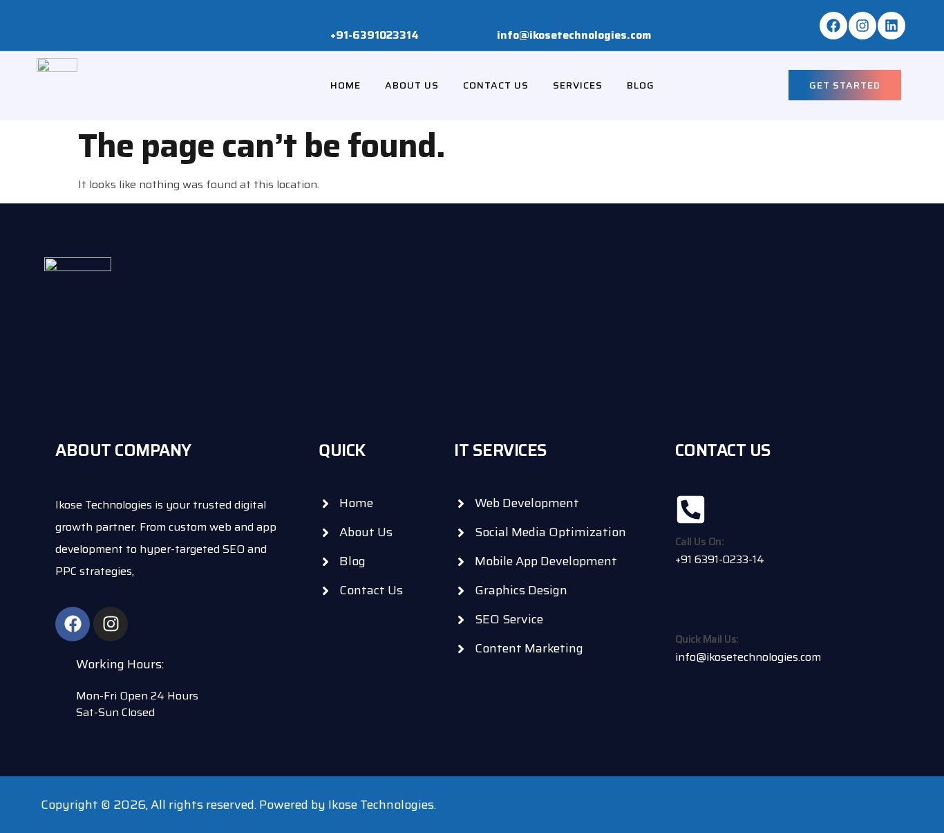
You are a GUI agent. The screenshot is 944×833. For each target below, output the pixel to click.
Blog (640, 85)
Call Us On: (699, 541)
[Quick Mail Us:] (690, 607)
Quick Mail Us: (707, 639)
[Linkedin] (891, 25)
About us (412, 85)
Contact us (496, 85)
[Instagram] (862, 25)
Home (345, 85)
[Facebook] (833, 25)
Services (578, 85)
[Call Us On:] (690, 509)
